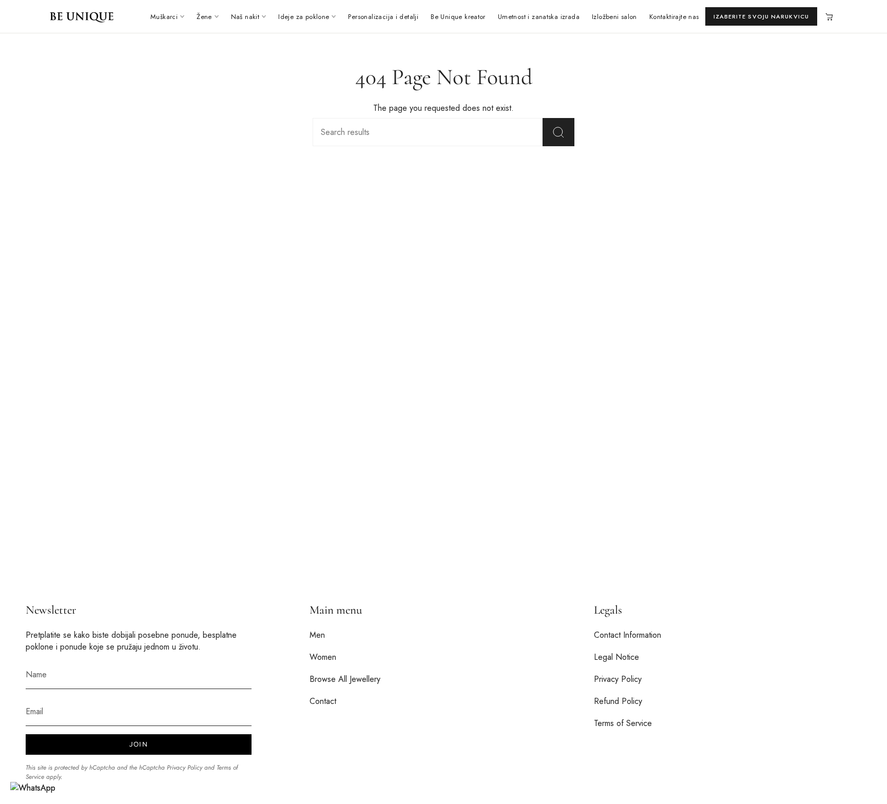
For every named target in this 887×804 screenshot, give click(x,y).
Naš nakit (245, 17)
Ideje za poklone (303, 17)
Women (323, 657)
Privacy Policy (184, 767)
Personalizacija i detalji (383, 17)
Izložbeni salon (614, 17)
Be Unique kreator (458, 17)
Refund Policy (618, 701)
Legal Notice (616, 657)
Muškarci (164, 17)
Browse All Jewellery (345, 679)
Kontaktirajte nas (674, 17)
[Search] (558, 132)
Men (317, 635)
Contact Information (627, 635)
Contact (323, 701)
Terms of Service (623, 723)
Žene (204, 17)
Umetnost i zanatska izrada (539, 17)
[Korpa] (828, 16)
